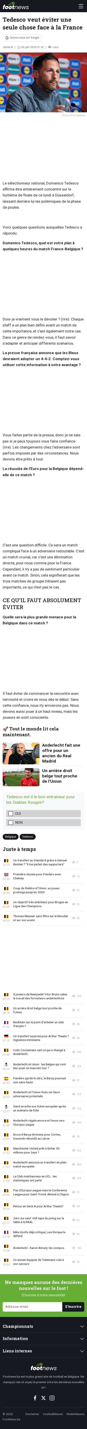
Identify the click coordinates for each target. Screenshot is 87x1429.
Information (15, 1338)
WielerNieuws (75, 1414)
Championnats (18, 1326)
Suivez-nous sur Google (24, 37)
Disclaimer (32, 1414)
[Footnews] (43, 1366)
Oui (18, 814)
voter (55, 47)
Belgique (10, 836)
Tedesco (27, 836)
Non (19, 822)
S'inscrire (73, 1307)
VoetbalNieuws (53, 1414)
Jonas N (8, 47)
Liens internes (17, 1350)
